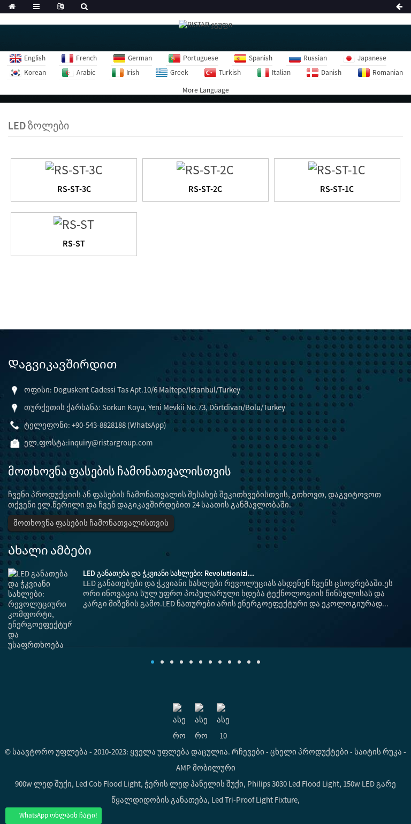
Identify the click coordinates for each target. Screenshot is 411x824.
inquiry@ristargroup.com (110, 442)
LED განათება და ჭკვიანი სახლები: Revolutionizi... (168, 573)
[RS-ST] (74, 222)
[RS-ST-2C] (205, 168)
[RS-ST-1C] (337, 168)
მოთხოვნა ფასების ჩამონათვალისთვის (91, 523)
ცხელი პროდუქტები (309, 751)
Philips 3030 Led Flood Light (293, 784)
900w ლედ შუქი (43, 784)
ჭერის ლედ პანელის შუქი (193, 784)
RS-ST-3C (74, 188)
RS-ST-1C (337, 188)
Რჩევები (248, 751)
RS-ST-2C (205, 188)
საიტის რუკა (378, 751)
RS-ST (74, 243)
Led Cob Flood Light (108, 784)
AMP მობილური (205, 768)
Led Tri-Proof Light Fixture (254, 800)
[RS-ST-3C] (74, 168)
